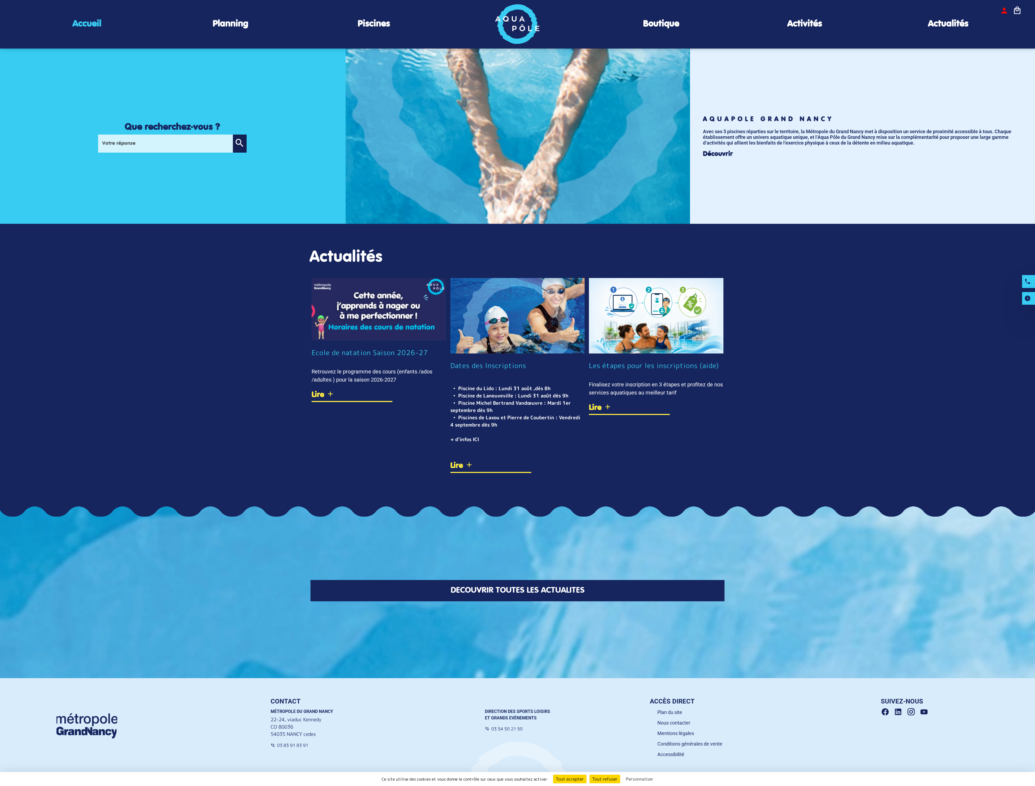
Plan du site (669, 712)
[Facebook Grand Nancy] (887, 712)
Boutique (661, 24)
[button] (240, 144)
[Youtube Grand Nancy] (925, 712)
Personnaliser (639, 779)
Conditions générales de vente (689, 744)
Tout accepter (570, 779)
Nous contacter (673, 723)
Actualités (948, 24)
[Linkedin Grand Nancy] (900, 712)
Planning (230, 24)
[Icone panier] (1017, 10)
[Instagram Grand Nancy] (913, 712)
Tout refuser (604, 779)
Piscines (374, 24)
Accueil (87, 24)
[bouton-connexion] (1004, 10)
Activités (804, 24)
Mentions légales (675, 733)
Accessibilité (670, 754)
